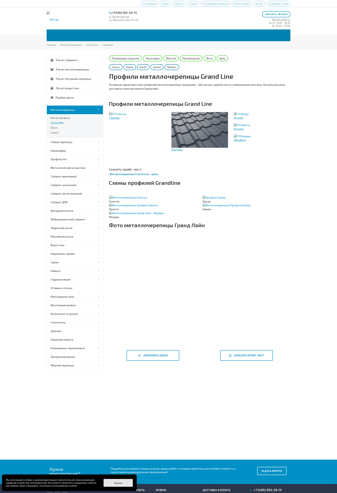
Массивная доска (62, 236)
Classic (116, 67)
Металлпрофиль (60, 117)
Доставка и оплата (217, 490)
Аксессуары (153, 58)
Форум (259, 3)
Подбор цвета (64, 97)
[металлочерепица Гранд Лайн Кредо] (139, 305)
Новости (179, 3)
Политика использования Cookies (58, 485)
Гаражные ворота (62, 339)
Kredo (143, 67)
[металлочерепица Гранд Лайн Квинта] (260, 305)
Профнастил (59, 159)
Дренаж (56, 331)
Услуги (193, 3)
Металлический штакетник (68, 167)
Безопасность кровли (64, 313)
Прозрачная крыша (63, 356)
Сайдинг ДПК (59, 202)
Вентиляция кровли (63, 305)
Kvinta (129, 67)
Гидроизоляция (60, 279)
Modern (171, 67)
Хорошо (118, 482)
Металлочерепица (63, 109)
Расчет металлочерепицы (72, 69)
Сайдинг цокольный (63, 185)
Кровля (161, 490)
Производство (191, 58)
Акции (165, 3)
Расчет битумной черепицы (73, 78)
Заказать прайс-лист (248, 355)
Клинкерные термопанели (68, 348)
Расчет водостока (67, 88)
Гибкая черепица (61, 142)
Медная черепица (62, 365)
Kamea (157, 67)
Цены (222, 58)
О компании (149, 3)
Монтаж (171, 58)
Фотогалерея (241, 3)
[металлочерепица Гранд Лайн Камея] (200, 260)
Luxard (55, 132)
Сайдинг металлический (66, 193)
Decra (54, 127)
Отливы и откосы (61, 288)
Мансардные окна (62, 296)
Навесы (55, 270)
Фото (209, 58)
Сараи (55, 262)
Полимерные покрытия (125, 58)
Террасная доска (61, 228)
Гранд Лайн (57, 122)
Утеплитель (58, 322)
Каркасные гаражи (63, 253)
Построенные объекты (215, 3)
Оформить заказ (155, 355)
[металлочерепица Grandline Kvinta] (200, 305)
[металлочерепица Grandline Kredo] (260, 260)
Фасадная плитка (62, 210)
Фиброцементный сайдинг (68, 219)
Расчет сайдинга (66, 60)
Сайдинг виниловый (63, 176)
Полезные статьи (278, 3)
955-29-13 (268, 490)
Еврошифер (58, 150)
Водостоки (57, 245)
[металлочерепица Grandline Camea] (139, 260)
